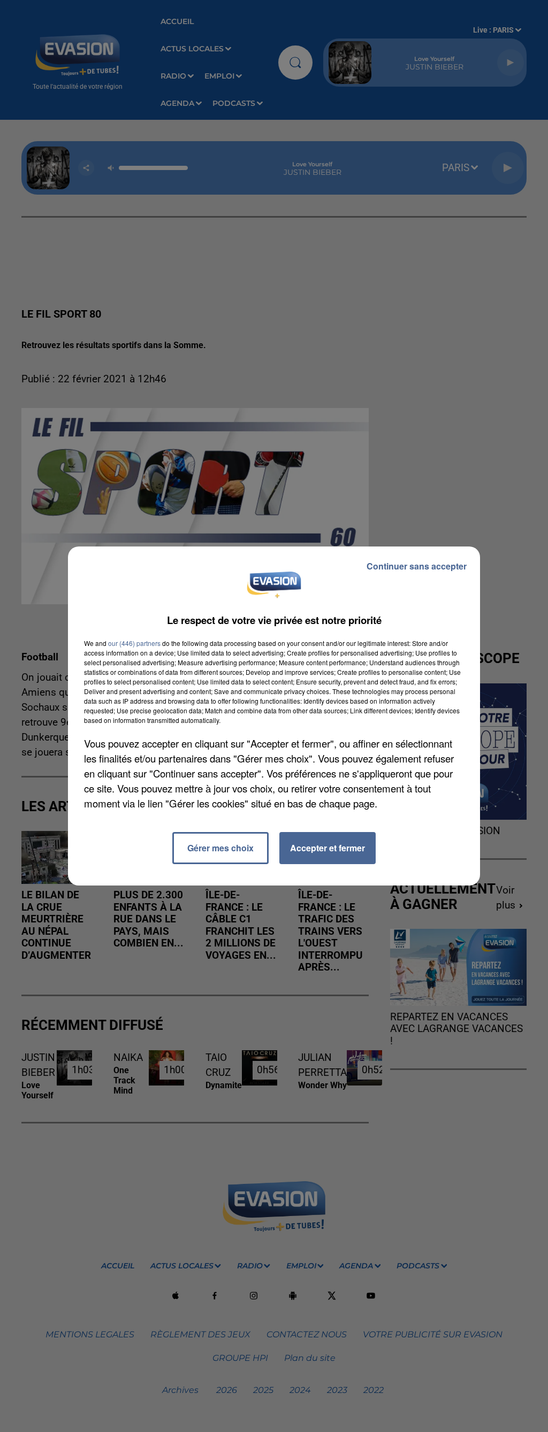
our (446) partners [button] (134, 643)
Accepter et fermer (327, 848)
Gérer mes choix (220, 848)
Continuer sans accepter (417, 566)
